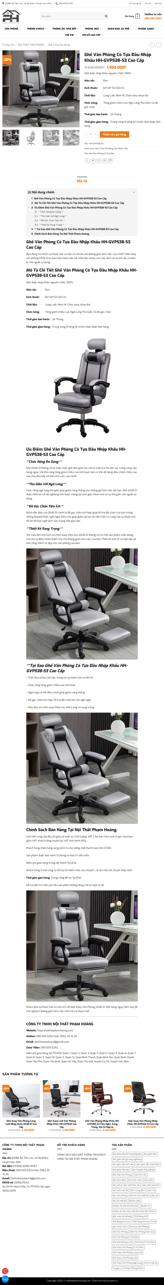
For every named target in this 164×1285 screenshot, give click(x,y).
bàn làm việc (140, 1174)
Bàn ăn (155, 1195)
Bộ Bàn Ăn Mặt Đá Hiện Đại (125, 1205)
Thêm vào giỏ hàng (114, 134)
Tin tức (148, 3)
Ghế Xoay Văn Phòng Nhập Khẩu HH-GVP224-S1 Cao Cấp (142, 1123)
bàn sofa (117, 1185)
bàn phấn (148, 1180)
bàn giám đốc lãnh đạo (123, 1164)
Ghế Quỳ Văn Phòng (138, 1226)
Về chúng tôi (135, 3)
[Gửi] (106, 16)
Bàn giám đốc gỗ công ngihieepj (127, 1159)
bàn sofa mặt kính (151, 1185)
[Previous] (8, 88)
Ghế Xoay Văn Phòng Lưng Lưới (127, 1252)
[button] (7, 123)
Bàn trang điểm (138, 1190)
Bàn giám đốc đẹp (121, 1169)
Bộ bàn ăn (145, 1205)
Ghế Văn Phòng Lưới (122, 1242)
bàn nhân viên (134, 1180)
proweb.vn (112, 1280)
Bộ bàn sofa (134, 1200)
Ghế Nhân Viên (121, 148)
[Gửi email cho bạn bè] (99, 160)
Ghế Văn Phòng (120, 1231)
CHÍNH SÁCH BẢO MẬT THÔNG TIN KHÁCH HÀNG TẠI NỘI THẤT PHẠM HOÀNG (81, 1157)
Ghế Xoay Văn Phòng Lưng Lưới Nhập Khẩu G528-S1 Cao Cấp (21, 1124)
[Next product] (152, 44)
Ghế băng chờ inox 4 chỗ (144, 1221)
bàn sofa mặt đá (120, 1190)
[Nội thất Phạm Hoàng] (18, 16)
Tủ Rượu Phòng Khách (133, 1268)
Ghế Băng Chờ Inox (121, 1221)
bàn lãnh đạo (119, 1180)
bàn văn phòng (120, 1195)
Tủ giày (116, 1268)
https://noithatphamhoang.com (55, 1030)
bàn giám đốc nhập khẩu (148, 1164)
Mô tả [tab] (82, 181)
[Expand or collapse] (134, 192)
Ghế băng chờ (141, 1216)
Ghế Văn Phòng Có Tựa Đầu (102, 153)
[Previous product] (158, 44)
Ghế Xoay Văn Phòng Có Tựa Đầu (128, 1247)
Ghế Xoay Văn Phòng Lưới (125, 1257)
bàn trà (151, 1190)
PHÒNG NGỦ (92, 28)
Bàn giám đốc (150, 1154)
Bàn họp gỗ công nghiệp (143, 1169)
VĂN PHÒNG (11, 28)
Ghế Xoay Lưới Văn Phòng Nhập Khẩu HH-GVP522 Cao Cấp (62, 1124)
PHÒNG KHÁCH (35, 28)
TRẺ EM (69, 35)
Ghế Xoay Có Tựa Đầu (145, 1242)
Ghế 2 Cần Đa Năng (59, 44)
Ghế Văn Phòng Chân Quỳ (142, 1231)
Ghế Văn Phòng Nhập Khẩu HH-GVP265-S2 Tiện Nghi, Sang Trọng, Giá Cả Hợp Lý (102, 1124)
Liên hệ (158, 3)
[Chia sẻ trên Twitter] (93, 160)
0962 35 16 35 (68, 1036)
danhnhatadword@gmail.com (51, 1041)
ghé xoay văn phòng (122, 1216)
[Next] (74, 88)
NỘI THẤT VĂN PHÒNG (31, 44)
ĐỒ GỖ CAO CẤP (91, 35)
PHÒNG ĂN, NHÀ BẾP (64, 28)
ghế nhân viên (119, 1226)
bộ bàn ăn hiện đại (121, 1211)
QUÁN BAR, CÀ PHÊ (118, 28)
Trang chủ (8, 44)
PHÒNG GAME (146, 28)
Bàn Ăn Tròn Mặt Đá (139, 1195)
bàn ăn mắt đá (119, 1200)
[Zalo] (5, 1279)
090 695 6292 (44, 1036)
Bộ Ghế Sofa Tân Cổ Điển (144, 1211)
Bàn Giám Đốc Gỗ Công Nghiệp (127, 1154)
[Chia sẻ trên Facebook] (87, 160)
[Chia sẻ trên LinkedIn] (110, 160)
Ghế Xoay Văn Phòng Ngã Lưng (127, 1263)
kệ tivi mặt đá (151, 1263)
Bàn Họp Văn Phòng (122, 1174)
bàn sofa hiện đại (132, 1185)
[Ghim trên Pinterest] (104, 160)
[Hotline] (5, 1271)
